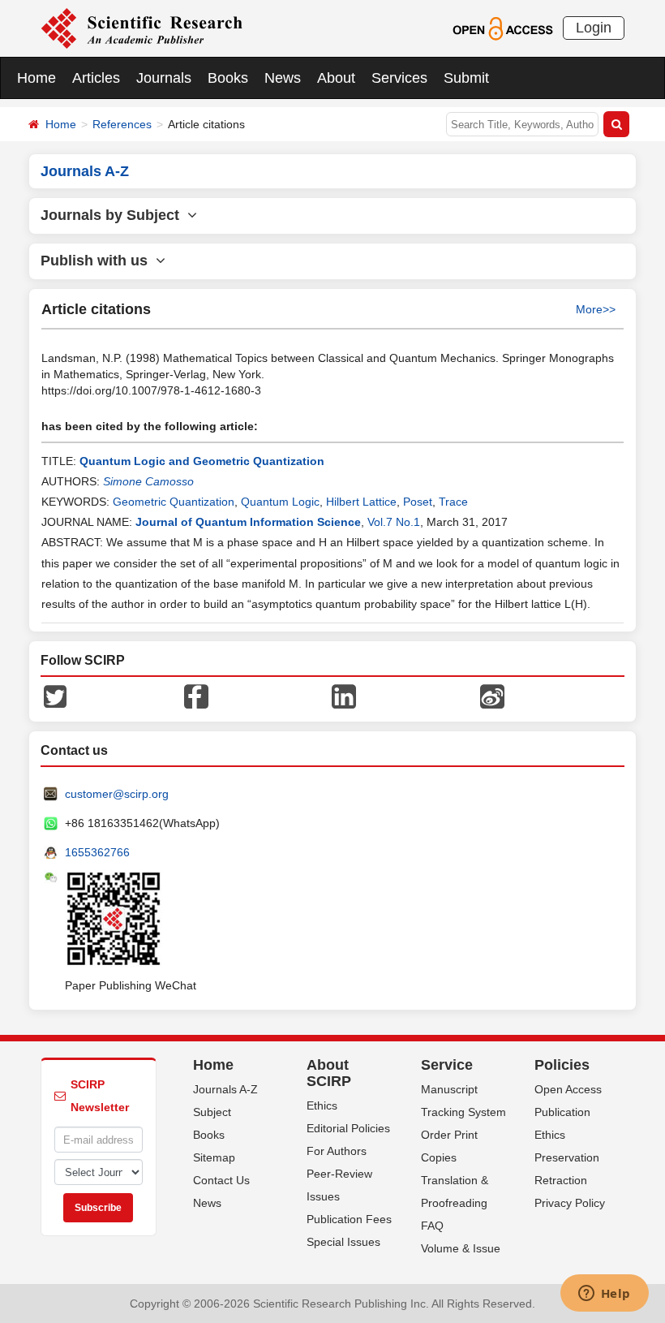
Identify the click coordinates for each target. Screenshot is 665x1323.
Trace (453, 501)
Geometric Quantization (173, 501)
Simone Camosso (148, 481)
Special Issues (343, 1241)
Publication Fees (349, 1219)
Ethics (322, 1105)
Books (228, 78)
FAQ (432, 1225)
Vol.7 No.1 (393, 521)
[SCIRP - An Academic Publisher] (141, 27)
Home (36, 78)
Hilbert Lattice (361, 501)
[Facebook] (196, 695)
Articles (96, 78)
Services (399, 78)
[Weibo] (492, 695)
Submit (466, 78)
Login (593, 27)
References (122, 124)
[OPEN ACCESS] (502, 27)
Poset (417, 501)
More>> (596, 309)
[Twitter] (55, 695)
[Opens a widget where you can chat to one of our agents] (604, 1294)
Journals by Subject (114, 215)
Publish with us (98, 260)
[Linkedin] (344, 695)
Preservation (566, 1157)
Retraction (560, 1180)
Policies (562, 1065)
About (336, 78)
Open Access (568, 1089)
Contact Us (221, 1180)
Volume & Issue (460, 1248)
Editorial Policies (348, 1128)
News (282, 78)
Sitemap (214, 1157)
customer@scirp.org (117, 793)
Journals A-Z (225, 1089)
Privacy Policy (569, 1202)
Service (447, 1065)
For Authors (337, 1150)
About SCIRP (329, 1073)
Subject (212, 1111)
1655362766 (97, 852)
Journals (163, 78)
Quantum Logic (280, 501)
